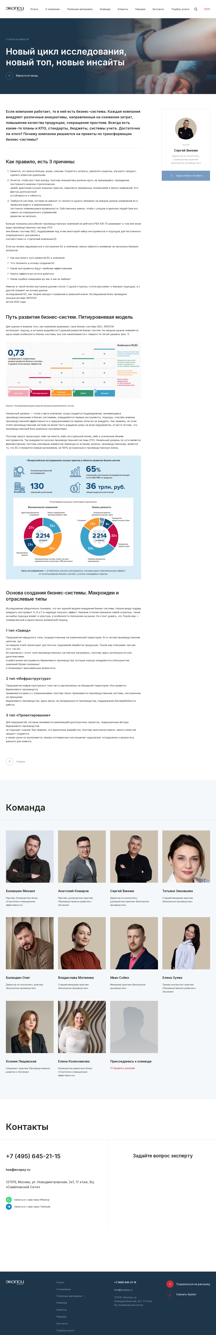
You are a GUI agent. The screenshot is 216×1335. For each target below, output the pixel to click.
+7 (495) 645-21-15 (33, 1156)
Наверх (20, 761)
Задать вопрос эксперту (189, 175)
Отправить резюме (122, 1068)
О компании (52, 9)
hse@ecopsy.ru (18, 1170)
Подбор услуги (180, 9)
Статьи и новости (17, 39)
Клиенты (123, 9)
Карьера (140, 9)
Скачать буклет (186, 1294)
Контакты (158, 9)
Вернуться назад (27, 75)
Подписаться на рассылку (193, 1284)
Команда (105, 9)
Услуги (34, 9)
